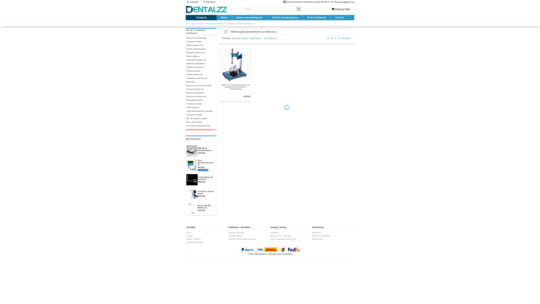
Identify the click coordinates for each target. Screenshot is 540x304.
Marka (224, 17)
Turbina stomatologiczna (285, 17)
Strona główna (191, 24)
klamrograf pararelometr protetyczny (240, 24)
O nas (188, 233)
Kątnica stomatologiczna (249, 17)
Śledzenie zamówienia (321, 236)
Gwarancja (274, 233)
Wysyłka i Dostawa (236, 233)
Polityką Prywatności (195, 242)
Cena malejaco (270, 38)
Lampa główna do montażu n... (205, 178)
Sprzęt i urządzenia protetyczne (211, 24)
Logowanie (194, 2)
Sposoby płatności (235, 236)
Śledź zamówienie (316, 17)
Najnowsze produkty (239, 38)
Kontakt (339, 17)
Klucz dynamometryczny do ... (206, 162)
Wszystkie (346, 38)
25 (332, 38)
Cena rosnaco (255, 38)
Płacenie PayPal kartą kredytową (241, 239)
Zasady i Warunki (193, 239)
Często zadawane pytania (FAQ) (283, 239)
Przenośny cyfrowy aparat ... (206, 192)
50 (336, 38)
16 (328, 38)
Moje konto (316, 233)
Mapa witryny (317, 239)
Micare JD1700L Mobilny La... (204, 206)
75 (339, 38)
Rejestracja (210, 2)
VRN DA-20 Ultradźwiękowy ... (205, 149)
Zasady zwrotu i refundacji (281, 236)
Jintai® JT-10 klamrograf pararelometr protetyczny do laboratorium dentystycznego (235, 87)
